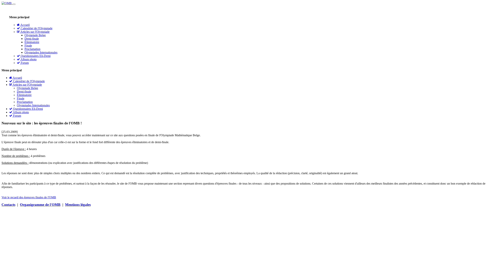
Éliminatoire (31, 42)
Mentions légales (78, 205)
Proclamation (32, 49)
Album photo (28, 59)
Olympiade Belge (35, 35)
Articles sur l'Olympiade (35, 31)
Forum (24, 62)
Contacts (8, 205)
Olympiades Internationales (40, 52)
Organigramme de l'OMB (40, 205)
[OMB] (7, 3)
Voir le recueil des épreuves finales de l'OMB (29, 197)
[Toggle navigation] (14, 4)
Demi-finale (31, 38)
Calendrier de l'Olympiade (36, 28)
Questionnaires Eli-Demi (35, 56)
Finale (28, 45)
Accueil (25, 24)
